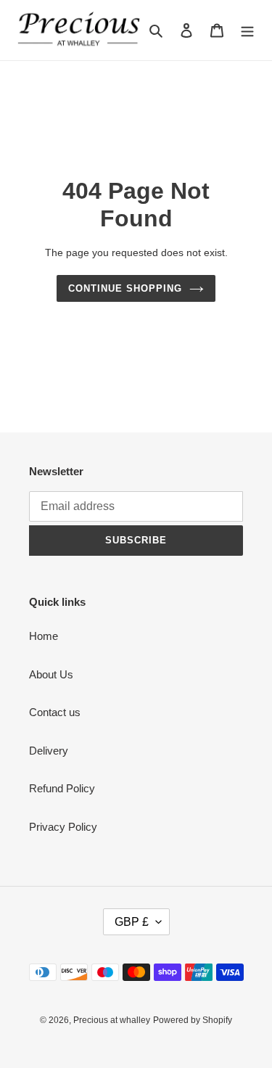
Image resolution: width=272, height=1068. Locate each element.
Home (43, 636)
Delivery (48, 750)
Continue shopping (125, 288)
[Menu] (247, 30)
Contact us (55, 712)
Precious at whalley (111, 1020)
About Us (51, 674)
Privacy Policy (63, 827)
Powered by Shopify (192, 1020)
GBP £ (132, 922)
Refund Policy (62, 788)
